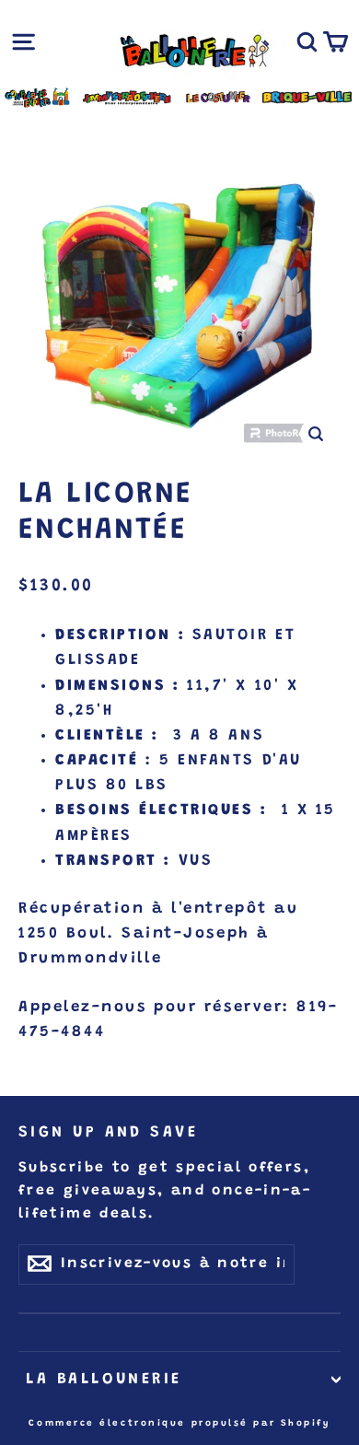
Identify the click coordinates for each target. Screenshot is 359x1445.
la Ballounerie (100, 1379)
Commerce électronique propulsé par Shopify (179, 1423)
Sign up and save (108, 1133)
